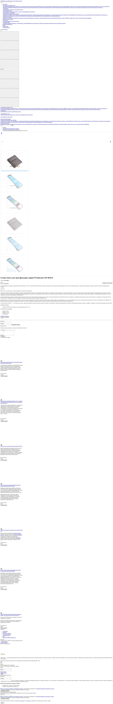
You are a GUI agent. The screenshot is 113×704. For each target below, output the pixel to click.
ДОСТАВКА (5, 20)
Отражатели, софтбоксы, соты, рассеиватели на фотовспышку (15, 14)
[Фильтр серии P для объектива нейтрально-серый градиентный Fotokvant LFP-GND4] (11, 567)
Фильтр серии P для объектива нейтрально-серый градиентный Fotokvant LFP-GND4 (10, 571)
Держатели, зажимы (27, 7)
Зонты (84, 18)
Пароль (1, 669)
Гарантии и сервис (23, 23)
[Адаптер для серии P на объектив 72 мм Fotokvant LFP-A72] (11, 527)
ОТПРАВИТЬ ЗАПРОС (16, 324)
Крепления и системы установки (11, 9)
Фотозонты (80, 6)
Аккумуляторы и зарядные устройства (64, 14)
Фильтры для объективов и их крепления (48, 14)
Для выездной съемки (7, 17)
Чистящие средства (92, 14)
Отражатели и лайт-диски (61, 6)
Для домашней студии (7, 10)
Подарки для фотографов (8, 19)
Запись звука (20, 9)
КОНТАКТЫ (5, 26)
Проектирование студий (14, 23)
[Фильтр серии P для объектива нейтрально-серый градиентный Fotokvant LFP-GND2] (11, 482)
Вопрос (1, 335)
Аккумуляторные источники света (23, 18)
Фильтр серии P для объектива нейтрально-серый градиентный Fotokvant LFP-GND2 (10, 486)
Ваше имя (2, 321)
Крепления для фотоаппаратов (34, 14)
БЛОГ (4, 25)
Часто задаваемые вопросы (46, 23)
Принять (2, 702)
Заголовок (2, 329)
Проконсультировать (4, 316)
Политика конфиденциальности (9, 637)
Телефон (2, 323)
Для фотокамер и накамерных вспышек (11, 13)
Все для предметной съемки (33, 6)
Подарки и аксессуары (30, 11)
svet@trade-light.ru (4, 642)
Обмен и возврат (62, 23)
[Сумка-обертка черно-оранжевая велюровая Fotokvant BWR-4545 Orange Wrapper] (11, 359)
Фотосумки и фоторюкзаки (51, 18)
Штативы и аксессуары (43, 6)
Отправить (3, 336)
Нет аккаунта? (3, 671)
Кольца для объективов (43, 15)
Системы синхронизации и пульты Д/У (85, 7)
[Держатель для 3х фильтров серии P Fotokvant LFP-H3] (11, 443)
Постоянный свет (6, 6)
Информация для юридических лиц (34, 23)
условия (22, 700)
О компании (5, 631)
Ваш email (2, 694)
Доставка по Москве (7, 21)
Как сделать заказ (55, 23)
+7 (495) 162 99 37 (6, 27)
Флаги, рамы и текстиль (101, 6)
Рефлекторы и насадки (91, 6)
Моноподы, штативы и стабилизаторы (38, 18)
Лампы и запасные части (98, 7)
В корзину (4, 376)
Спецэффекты (89, 18)
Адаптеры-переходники (59, 7)
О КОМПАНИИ (6, 22)
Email (1, 667)
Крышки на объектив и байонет (16, 15)
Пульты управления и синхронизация (30, 15)
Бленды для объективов (52, 15)
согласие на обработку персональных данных (14, 688)
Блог (4, 636)
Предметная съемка (9, 11)
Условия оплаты (6, 23)
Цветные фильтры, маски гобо (17, 7)
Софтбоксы (85, 6)
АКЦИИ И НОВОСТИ (7, 24)
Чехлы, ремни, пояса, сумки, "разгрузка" (75, 18)
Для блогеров (5, 8)
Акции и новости (6, 635)
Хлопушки (52, 7)
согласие (28, 700)
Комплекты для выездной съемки (9, 18)
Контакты (5, 632)
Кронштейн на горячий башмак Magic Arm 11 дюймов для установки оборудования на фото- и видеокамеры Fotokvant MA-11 (11, 402)
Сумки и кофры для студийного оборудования (40, 7)
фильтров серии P (17, 533)
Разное (58, 15)
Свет (4, 9)
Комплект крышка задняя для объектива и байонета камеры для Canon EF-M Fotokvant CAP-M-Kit (10, 615)
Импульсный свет (13, 6)
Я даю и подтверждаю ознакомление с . (28, 688)
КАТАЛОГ (5, 4)
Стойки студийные (52, 6)
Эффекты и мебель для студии (72, 6)
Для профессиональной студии (9, 5)
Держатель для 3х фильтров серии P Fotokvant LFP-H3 (11, 446)
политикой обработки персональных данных (45, 688)
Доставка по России (15, 21)
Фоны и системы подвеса (22, 6)
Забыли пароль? (3, 672)
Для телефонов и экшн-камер (9, 12)
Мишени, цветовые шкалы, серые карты (80, 14)
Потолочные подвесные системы (70, 7)
